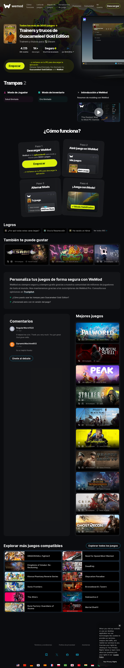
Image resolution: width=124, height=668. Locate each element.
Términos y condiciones (43, 645)
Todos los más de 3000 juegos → (38, 25)
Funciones (77, 6)
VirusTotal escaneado (50, 52)
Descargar (113, 6)
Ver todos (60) (99, 231)
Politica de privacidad (67, 645)
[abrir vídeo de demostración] (98, 112)
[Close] (119, 625)
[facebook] (67, 655)
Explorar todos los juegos (103, 545)
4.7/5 (23, 48)
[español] (45, 665)
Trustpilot (29, 292)
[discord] (46, 655)
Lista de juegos (40, 6)
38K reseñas (23, 52)
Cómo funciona (30, 6)
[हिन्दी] (85, 665)
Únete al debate (21, 358)
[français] (51, 665)
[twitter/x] (57, 655)
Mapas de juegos (51, 6)
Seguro (49, 48)
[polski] (58, 665)
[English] (17, 665)
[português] (65, 665)
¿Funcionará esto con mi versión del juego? (31, 302)
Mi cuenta (99, 6)
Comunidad (89, 6)
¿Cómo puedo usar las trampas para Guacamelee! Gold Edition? (40, 297)
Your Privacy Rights (110, 662)
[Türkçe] (79, 665)
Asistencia (86, 645)
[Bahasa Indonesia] (92, 665)
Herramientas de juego (64, 6)
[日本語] (72, 665)
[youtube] (77, 655)
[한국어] (38, 665)
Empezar (15, 66)
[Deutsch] (31, 665)
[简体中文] (24, 665)
